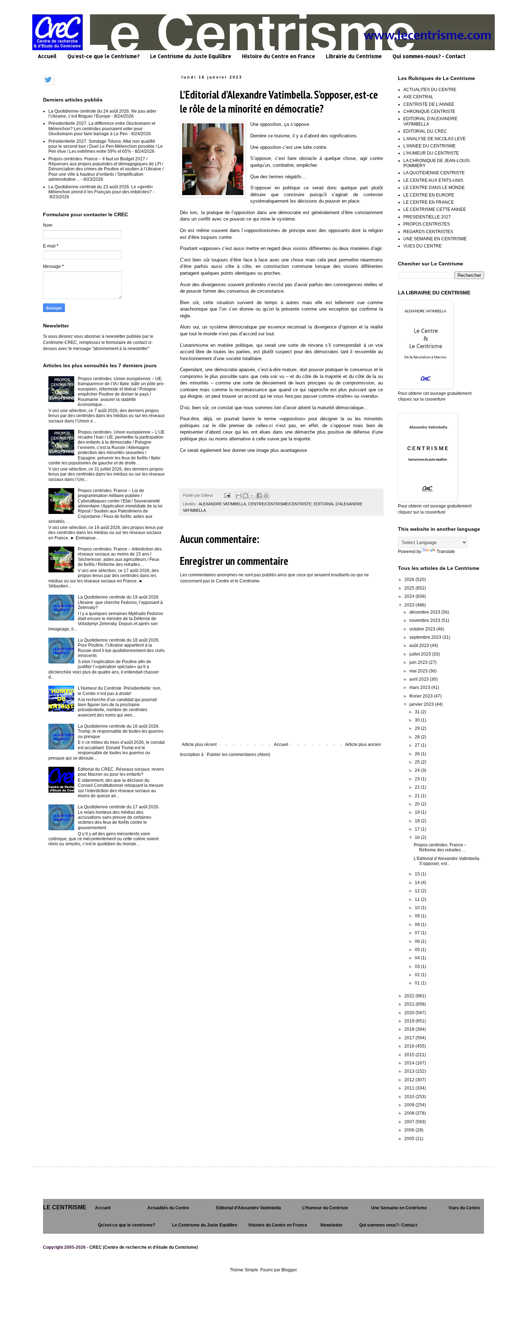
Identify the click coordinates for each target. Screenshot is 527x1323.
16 (418, 837)
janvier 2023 (422, 704)
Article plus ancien (363, 744)
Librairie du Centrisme (354, 56)
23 (418, 778)
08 (418, 924)
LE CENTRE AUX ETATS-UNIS (433, 180)
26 (418, 753)
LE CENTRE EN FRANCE (428, 202)
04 (418, 957)
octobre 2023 (422, 629)
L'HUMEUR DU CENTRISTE (431, 153)
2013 (410, 1071)
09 (418, 915)
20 (418, 804)
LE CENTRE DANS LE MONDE (434, 187)
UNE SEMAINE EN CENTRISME (435, 238)
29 (418, 728)
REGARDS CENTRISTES (428, 231)
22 (418, 787)
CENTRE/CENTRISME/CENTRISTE (280, 504)
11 (418, 899)
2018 (410, 1029)
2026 (410, 579)
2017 (410, 1037)
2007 (410, 1121)
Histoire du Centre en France (278, 56)
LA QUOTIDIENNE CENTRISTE (434, 172)
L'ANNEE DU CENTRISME (429, 145)
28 (418, 737)
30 (418, 720)
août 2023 (419, 645)
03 (418, 966)
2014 (410, 1063)
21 (418, 795)
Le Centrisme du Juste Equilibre (190, 56)
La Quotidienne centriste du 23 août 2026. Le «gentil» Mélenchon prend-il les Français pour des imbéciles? (100, 189)
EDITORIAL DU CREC (425, 131)
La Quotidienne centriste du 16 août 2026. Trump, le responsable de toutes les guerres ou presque (120, 731)
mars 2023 (420, 687)
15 (418, 874)
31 (418, 711)
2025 (410, 588)
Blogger (288, 1269)
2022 (410, 995)
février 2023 (421, 696)
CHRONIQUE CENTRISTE (429, 111)
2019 (410, 1021)
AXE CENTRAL (418, 96)
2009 (410, 1104)
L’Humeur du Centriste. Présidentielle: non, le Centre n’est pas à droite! (119, 691)
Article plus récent (199, 744)
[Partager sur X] (252, 495)
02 (418, 974)
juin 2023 (419, 662)
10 (418, 907)
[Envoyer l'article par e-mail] (227, 495)
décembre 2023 (425, 612)
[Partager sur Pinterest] (266, 495)
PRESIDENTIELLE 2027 (427, 216)
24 (418, 770)
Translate (446, 551)
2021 (410, 1004)
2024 (410, 596)
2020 (410, 1012)
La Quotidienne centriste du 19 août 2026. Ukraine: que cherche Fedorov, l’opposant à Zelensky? (120, 602)
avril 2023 (419, 679)
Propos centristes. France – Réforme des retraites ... (440, 847)
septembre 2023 (425, 637)
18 (418, 820)
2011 (410, 1088)
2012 (410, 1079)
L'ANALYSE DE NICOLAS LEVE (434, 138)
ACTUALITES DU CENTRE (429, 89)
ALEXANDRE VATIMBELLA (222, 504)
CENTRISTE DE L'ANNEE (428, 104)
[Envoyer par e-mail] (238, 495)
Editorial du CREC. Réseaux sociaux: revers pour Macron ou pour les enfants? (121, 772)
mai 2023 (419, 671)
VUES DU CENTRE (422, 246)
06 (418, 941)
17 (418, 829)
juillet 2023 (420, 654)
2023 (410, 605)
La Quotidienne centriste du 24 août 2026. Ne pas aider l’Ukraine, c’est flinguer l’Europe (102, 114)
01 (418, 983)
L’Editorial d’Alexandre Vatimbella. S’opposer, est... (447, 861)
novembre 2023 (425, 620)
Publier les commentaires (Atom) (238, 754)
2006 (410, 1130)
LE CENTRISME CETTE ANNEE (434, 209)
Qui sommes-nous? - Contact (429, 56)
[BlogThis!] (245, 495)
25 (418, 762)
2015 (410, 1054)
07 (418, 932)
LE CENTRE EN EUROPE (428, 195)
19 (418, 812)
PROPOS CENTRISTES (426, 224)
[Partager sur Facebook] (259, 495)
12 (418, 890)
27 (418, 745)
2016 (410, 1046)
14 (418, 882)
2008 (410, 1113)
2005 (410, 1138)
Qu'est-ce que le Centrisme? (103, 56)
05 (418, 949)
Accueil (47, 56)
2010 (410, 1096)
